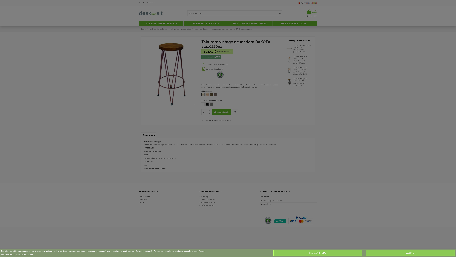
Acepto (410, 252)
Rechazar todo (317, 252)
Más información (8, 254)
